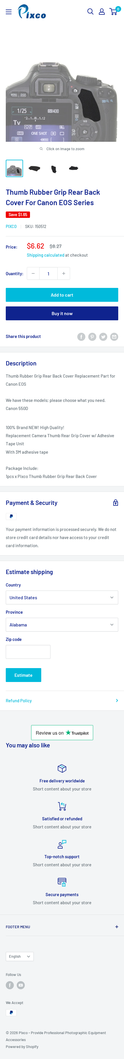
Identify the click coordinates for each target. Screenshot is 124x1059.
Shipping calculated (45, 255)
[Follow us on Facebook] (10, 985)
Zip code (14, 639)
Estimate (23, 675)
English (15, 956)
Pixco (11, 226)
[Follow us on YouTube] (21, 985)
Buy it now (62, 313)
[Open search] (90, 11)
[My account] (102, 11)
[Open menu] (9, 12)
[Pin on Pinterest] (92, 336)
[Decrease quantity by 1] (33, 273)
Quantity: (14, 273)
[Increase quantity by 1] (64, 273)
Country (13, 584)
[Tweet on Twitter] (103, 336)
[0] (113, 11)
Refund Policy (19, 700)
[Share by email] (114, 336)
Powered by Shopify (22, 1046)
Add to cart (62, 294)
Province (14, 612)
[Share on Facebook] (81, 336)
